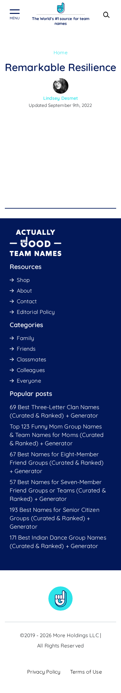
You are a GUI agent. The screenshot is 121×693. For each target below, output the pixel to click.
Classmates (31, 359)
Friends (26, 348)
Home (60, 52)
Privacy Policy (43, 671)
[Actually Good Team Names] (61, 8)
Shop (23, 279)
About (24, 290)
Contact (27, 301)
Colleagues (31, 370)
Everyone (29, 380)
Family (25, 338)
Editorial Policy (36, 311)
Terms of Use (86, 671)
